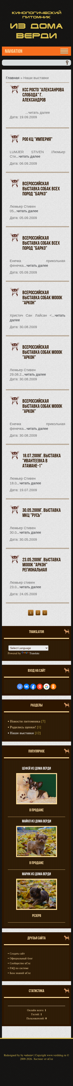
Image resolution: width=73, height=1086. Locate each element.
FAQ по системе (19, 968)
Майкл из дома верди (36, 821)
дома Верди (36, 31)
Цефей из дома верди (36, 768)
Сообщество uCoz (20, 963)
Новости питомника (25, 721)
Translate (34, 653)
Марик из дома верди (36, 874)
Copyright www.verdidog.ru (50, 1055)
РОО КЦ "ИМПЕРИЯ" (37, 139)
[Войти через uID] (20, 687)
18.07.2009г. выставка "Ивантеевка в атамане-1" (41, 460)
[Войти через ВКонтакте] (26, 687)
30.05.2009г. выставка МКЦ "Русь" (41, 512)
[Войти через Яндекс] (40, 687)
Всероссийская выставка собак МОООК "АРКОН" (42, 297)
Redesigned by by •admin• (18, 1055)
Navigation (13, 51)
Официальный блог (21, 958)
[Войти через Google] (46, 686)
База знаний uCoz (20, 973)
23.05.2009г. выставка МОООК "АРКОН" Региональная (41, 564)
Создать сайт (17, 953)
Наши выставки (22, 732)
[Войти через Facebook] (33, 687)
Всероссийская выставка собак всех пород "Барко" (41, 188)
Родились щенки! (23, 727)
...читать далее (28, 156)
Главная (12, 78)
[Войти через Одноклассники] (53, 687)
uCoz (50, 1059)
